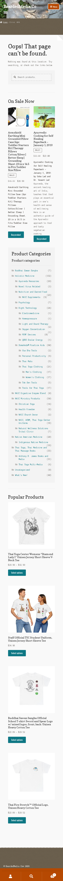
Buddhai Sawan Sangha (26, 271)
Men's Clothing (34, 372)
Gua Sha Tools (29, 350)
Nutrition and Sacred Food (33, 292)
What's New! (21, 475)
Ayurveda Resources (29, 281)
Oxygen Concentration (33, 329)
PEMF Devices (29, 335)
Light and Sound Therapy (35, 324)
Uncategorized (22, 470)
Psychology (24, 302)
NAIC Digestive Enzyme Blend (30, 393)
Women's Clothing (35, 377)
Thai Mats (27, 361)
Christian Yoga (27, 404)
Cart (48, 874)
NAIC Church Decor (28, 415)
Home (5, 22)
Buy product (16, 234)
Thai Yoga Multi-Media (30, 464)
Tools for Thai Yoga (33, 388)
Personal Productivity (34, 356)
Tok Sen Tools (29, 383)
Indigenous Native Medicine (33, 442)
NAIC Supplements (31, 297)
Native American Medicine (28, 437)
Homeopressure (29, 319)
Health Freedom (27, 409)
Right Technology (28, 308)
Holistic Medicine (24, 276)
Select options (17, 572)
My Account (10, 876)
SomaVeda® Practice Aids (32, 345)
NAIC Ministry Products (27, 399)
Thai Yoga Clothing (32, 367)
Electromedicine (30, 313)
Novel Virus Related (29, 286)
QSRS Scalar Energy (32, 340)
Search (31, 876)
